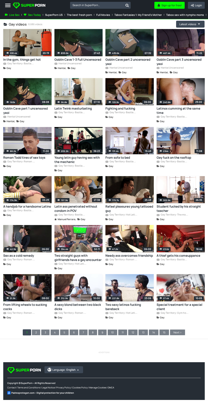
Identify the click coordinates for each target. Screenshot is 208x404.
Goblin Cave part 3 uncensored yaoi (179, 61)
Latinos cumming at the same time (178, 110)
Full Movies (103, 15)
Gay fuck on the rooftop (174, 157)
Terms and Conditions (28, 387)
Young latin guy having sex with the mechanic (77, 159)
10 (112, 332)
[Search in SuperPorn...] (127, 5)
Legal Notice (48, 387)
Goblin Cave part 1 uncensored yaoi (25, 110)
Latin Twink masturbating (73, 108)
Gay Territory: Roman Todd (21, 161)
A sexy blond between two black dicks (77, 307)
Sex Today (34, 15)
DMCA (111, 387)
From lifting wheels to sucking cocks (25, 307)
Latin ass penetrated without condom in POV (75, 208)
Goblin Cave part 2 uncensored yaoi (127, 61)
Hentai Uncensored (69, 63)
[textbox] (97, 5)
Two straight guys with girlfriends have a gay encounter (78, 257)
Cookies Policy (80, 387)
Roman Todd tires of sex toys (24, 157)
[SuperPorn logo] (29, 6)
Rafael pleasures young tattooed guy (129, 208)
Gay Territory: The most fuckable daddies (174, 214)
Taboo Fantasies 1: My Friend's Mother (138, 15)
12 (133, 332)
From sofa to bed (117, 157)
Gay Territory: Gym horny (174, 313)
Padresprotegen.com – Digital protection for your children (42, 392)
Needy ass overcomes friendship (129, 255)
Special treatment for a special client (179, 307)
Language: (64, 370)
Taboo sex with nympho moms (185, 15)
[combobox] (100, 5)
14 (153, 332)
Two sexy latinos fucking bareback (123, 307)
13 (143, 332)
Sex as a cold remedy (18, 255)
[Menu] (7, 5)
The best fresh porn (79, 15)
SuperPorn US (54, 15)
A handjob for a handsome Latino (27, 206)
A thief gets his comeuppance (178, 255)
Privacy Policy (63, 387)
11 (123, 332)
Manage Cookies (97, 387)
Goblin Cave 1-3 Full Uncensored (77, 59)
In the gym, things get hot (22, 59)
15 (164, 332)
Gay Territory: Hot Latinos (123, 214)
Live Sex (14, 15)
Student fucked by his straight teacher (179, 208)
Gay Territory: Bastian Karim (21, 63)
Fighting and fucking (120, 108)
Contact (11, 387)
